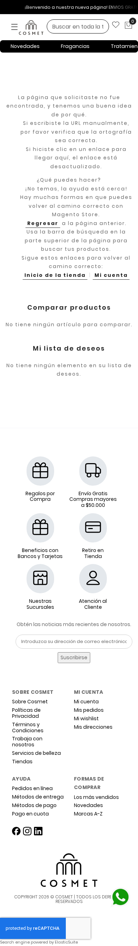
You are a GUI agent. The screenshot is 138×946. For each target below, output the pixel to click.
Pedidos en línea (32, 789)
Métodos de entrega (38, 797)
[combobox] (78, 26)
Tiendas (22, 762)
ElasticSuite (66, 942)
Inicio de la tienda (55, 275)
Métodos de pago (34, 805)
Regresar (42, 223)
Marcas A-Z (88, 814)
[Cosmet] (40, 27)
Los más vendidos (96, 797)
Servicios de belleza (36, 753)
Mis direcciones (93, 727)
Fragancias (75, 46)
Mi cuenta (111, 275)
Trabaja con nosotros (27, 742)
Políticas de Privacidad (26, 713)
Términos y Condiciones (28, 728)
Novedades (25, 46)
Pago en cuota (30, 814)
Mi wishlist (86, 719)
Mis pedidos (89, 710)
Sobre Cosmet (30, 702)
